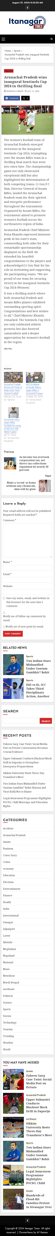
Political (8, 996)
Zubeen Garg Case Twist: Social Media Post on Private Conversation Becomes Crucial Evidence (25, 748)
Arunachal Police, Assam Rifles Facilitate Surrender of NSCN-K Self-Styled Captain (12, 425)
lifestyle (7, 942)
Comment (9, 520)
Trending (8, 1036)
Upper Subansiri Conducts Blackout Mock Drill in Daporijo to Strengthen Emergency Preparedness (27, 762)
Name (7, 562)
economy (8, 868)
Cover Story (10, 855)
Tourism (8, 1029)
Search (10, 711)
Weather (8, 1042)
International (11, 915)
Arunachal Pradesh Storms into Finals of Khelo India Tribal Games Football (13, 389)
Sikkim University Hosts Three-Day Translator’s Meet (39, 1129)
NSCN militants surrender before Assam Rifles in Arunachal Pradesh (34, 389)
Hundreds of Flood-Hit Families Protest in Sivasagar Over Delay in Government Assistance (39, 1206)
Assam (7, 842)
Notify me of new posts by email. (25, 626)
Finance (7, 895)
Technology (9, 1022)
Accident (8, 828)
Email (7, 574)
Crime (6, 862)
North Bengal (11, 982)
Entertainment (11, 888)
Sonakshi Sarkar (14, 91)
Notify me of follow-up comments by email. (24, 618)
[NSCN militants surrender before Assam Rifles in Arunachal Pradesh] (35, 377)
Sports (8, 70)
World (6, 1049)
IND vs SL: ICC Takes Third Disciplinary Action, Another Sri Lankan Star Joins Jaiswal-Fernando (38, 696)
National (8, 962)
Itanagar (8, 922)
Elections (8, 882)
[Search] (51, 39)
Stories (7, 1016)
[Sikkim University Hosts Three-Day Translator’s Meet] (13, 1127)
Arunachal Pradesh (14, 835)
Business (8, 848)
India (6, 908)
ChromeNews (26, 1232)
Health (7, 902)
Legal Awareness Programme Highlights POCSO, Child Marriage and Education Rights (27, 802)
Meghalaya (9, 949)
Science (7, 1002)
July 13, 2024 (33, 91)
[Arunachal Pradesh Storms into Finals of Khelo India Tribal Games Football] (13, 377)
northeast (8, 989)
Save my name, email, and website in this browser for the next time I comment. (27, 602)
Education (9, 875)
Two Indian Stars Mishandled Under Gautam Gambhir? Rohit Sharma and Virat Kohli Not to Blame (39, 672)
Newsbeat (9, 975)
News (6, 969)
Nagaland (9, 955)
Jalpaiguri (9, 929)
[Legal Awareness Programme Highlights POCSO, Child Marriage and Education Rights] (13, 1175)
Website (8, 586)
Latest (6, 935)
